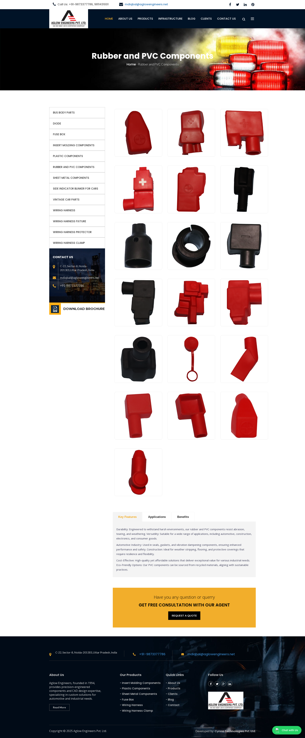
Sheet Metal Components (71, 178)
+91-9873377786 (152, 654)
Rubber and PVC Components (73, 167)
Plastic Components (68, 156)
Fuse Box (59, 134)
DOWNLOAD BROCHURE (84, 309)
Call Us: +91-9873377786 (75, 4)
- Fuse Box (127, 699)
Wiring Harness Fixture (69, 221)
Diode (57, 123)
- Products (173, 688)
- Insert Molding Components (140, 683)
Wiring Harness (64, 210)
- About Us (173, 683)
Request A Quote (184, 615)
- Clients (172, 694)
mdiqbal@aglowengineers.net (146, 4)
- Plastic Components (135, 688)
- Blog (170, 699)
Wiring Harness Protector (72, 232)
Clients (206, 19)
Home (109, 19)
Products (145, 19)
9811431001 (101, 4)
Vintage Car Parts (66, 199)
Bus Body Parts (64, 112)
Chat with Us (290, 730)
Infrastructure (170, 19)
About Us (125, 19)
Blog (191, 19)
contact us (226, 19)
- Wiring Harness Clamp (136, 711)
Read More (59, 707)
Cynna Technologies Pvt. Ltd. (235, 731)
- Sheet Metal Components (138, 694)
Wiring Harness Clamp (69, 243)
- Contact (173, 705)
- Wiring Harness (131, 705)
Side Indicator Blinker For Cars (75, 188)
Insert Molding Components (73, 145)
